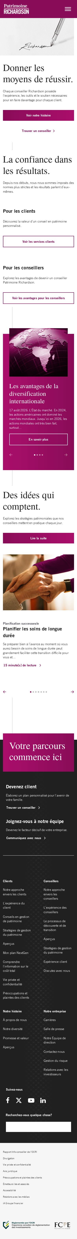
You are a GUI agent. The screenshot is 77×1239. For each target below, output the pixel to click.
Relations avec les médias (16, 1196)
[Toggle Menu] (68, 9)
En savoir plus (38, 439)
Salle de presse (54, 1029)
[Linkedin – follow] (43, 1100)
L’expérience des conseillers (55, 910)
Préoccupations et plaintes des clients (16, 995)
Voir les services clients (39, 241)
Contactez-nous (54, 1052)
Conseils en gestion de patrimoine (16, 919)
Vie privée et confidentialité (12, 982)
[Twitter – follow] (18, 1100)
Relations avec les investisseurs (56, 1072)
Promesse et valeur (16, 1038)
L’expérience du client (14, 905)
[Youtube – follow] (31, 1100)
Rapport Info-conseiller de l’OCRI (20, 1152)
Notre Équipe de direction (55, 1040)
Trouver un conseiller (36, 131)
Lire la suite (38, 538)
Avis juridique (10, 1171)
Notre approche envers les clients (14, 892)
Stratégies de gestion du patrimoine (17, 932)
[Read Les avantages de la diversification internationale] (38, 352)
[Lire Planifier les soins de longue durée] (38, 582)
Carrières (50, 1020)
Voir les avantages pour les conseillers (38, 298)
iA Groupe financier (13, 1203)
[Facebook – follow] (9, 1100)
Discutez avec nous (57, 971)
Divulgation (9, 1158)
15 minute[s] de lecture (20, 665)
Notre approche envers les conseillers (54, 894)
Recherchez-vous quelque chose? (29, 1115)
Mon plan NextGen (15, 953)
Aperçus (8, 944)
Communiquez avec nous (24, 838)
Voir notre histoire (38, 115)
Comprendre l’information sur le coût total (15, 966)
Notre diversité (13, 1029)
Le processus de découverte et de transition (55, 925)
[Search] (66, 1127)
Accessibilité (9, 1190)
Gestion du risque (56, 1061)
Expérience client (55, 962)
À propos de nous (15, 1020)
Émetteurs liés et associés (16, 1184)
